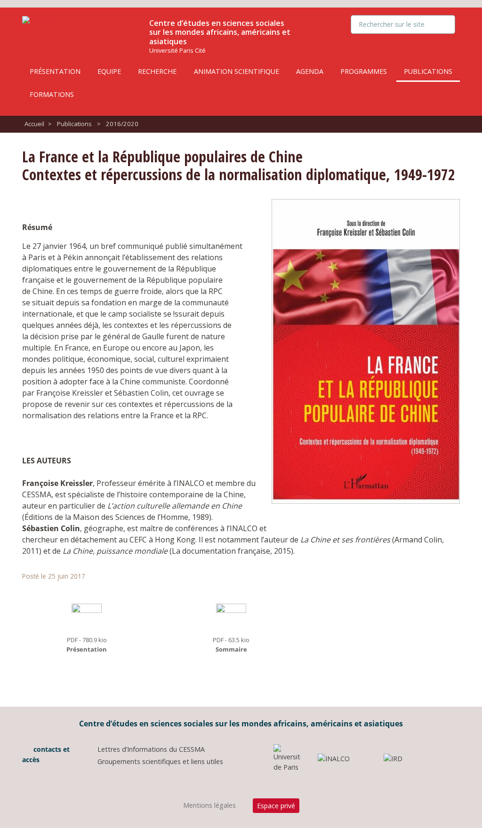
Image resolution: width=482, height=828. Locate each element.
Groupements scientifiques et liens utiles (160, 761)
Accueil (34, 123)
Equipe (109, 71)
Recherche (157, 71)
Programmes (363, 71)
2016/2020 (122, 123)
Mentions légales (209, 805)
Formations (52, 94)
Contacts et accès (46, 754)
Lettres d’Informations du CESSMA (151, 749)
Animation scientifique (236, 71)
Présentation (55, 71)
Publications (428, 71)
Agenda (309, 71)
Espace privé (276, 805)
